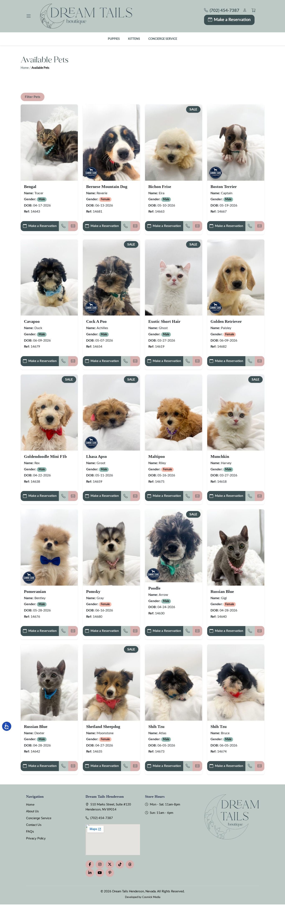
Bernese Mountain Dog (106, 186)
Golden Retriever (226, 321)
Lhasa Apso (96, 456)
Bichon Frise (159, 186)
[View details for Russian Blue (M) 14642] (49, 682)
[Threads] (130, 864)
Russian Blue (222, 591)
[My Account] (245, 11)
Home (25, 67)
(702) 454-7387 (101, 818)
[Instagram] (100, 864)
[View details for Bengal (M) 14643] (49, 142)
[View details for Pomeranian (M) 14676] (49, 547)
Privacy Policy (36, 838)
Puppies (114, 38)
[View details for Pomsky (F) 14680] (111, 547)
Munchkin (220, 456)
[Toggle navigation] (28, 16)
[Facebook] (90, 864)
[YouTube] (100, 873)
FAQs (30, 831)
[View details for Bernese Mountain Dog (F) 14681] (111, 142)
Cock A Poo (96, 321)
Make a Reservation (232, 20)
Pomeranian (35, 591)
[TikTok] (120, 864)
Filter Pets (32, 97)
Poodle (154, 588)
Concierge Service (162, 38)
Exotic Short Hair (164, 321)
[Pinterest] (110, 873)
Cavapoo (32, 321)
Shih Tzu (156, 726)
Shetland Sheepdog (103, 726)
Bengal (30, 186)
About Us (32, 811)
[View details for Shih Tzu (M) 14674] (235, 682)
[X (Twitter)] (110, 864)
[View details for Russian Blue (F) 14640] (235, 547)
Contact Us (34, 825)
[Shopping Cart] (254, 11)
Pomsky (93, 591)
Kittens (134, 38)
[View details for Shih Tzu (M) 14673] (173, 682)
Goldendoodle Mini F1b (45, 456)
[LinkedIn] (90, 873)
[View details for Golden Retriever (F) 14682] (235, 277)
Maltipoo (156, 456)
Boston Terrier (224, 186)
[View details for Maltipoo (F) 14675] (173, 412)
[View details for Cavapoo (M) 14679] (49, 277)
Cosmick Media (151, 897)
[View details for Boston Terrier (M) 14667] (235, 142)
